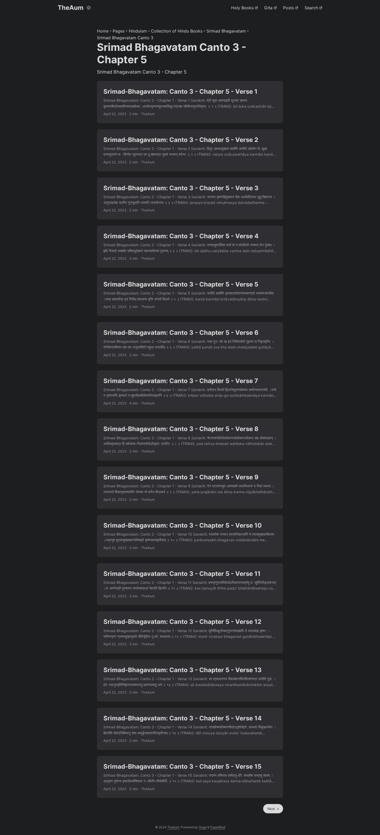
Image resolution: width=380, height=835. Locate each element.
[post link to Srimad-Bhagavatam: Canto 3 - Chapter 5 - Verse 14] (190, 729)
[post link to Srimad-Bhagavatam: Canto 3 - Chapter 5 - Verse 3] (190, 198)
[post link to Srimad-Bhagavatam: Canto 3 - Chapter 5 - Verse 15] (190, 777)
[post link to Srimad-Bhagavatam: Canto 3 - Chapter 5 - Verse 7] (190, 391)
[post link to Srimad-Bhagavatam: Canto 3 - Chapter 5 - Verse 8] (190, 439)
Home (103, 31)
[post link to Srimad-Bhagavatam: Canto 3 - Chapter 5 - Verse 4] (190, 246)
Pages (119, 31)
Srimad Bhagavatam (226, 31)
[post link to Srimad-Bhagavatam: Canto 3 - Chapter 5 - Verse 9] (190, 487)
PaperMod (217, 827)
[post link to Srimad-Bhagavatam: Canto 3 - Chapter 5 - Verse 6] (190, 343)
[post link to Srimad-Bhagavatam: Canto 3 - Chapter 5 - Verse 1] (190, 102)
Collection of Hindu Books (176, 31)
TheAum (70, 7)
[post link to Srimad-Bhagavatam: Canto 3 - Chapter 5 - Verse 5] (190, 295)
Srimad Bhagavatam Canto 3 (125, 37)
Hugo (203, 827)
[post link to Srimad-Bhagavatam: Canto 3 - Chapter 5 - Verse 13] (190, 680)
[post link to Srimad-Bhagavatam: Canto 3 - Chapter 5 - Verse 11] (190, 584)
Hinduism (138, 31)
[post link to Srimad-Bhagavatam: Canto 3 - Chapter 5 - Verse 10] (190, 536)
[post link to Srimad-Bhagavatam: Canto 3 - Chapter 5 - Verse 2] (190, 150)
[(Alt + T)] (89, 7)
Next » (273, 809)
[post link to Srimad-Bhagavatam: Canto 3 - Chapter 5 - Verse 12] (190, 632)
